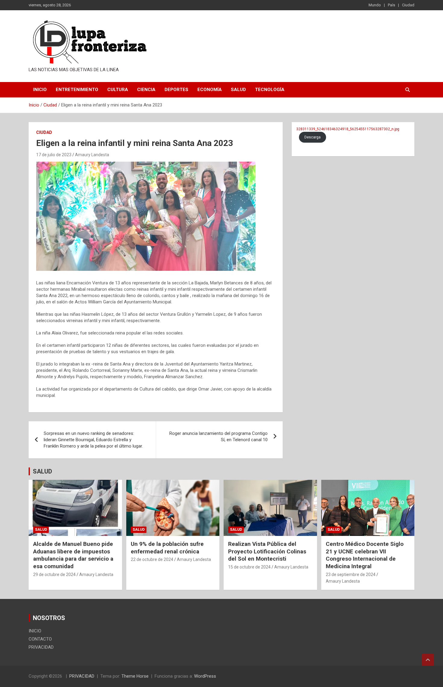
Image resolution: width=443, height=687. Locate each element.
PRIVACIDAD (41, 647)
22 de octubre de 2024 (152, 559)
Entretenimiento (77, 89)
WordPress (205, 676)
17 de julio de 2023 (53, 154)
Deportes (176, 89)
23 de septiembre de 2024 (350, 574)
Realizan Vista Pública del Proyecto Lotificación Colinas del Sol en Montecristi (267, 551)
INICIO (40, 89)
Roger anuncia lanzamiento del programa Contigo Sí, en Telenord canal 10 (218, 436)
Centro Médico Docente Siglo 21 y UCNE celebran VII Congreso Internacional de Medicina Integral (365, 555)
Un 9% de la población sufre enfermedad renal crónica (167, 547)
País (391, 5)
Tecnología (269, 89)
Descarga (312, 137)
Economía (209, 89)
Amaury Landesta (92, 154)
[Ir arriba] (428, 660)
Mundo (375, 5)
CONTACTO (40, 639)
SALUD (42, 471)
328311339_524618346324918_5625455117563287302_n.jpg (347, 129)
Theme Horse (135, 676)
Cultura (117, 89)
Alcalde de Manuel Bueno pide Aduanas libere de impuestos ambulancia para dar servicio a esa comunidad (73, 555)
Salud (238, 89)
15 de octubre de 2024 (249, 567)
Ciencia (146, 89)
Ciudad (408, 5)
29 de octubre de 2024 (54, 574)
